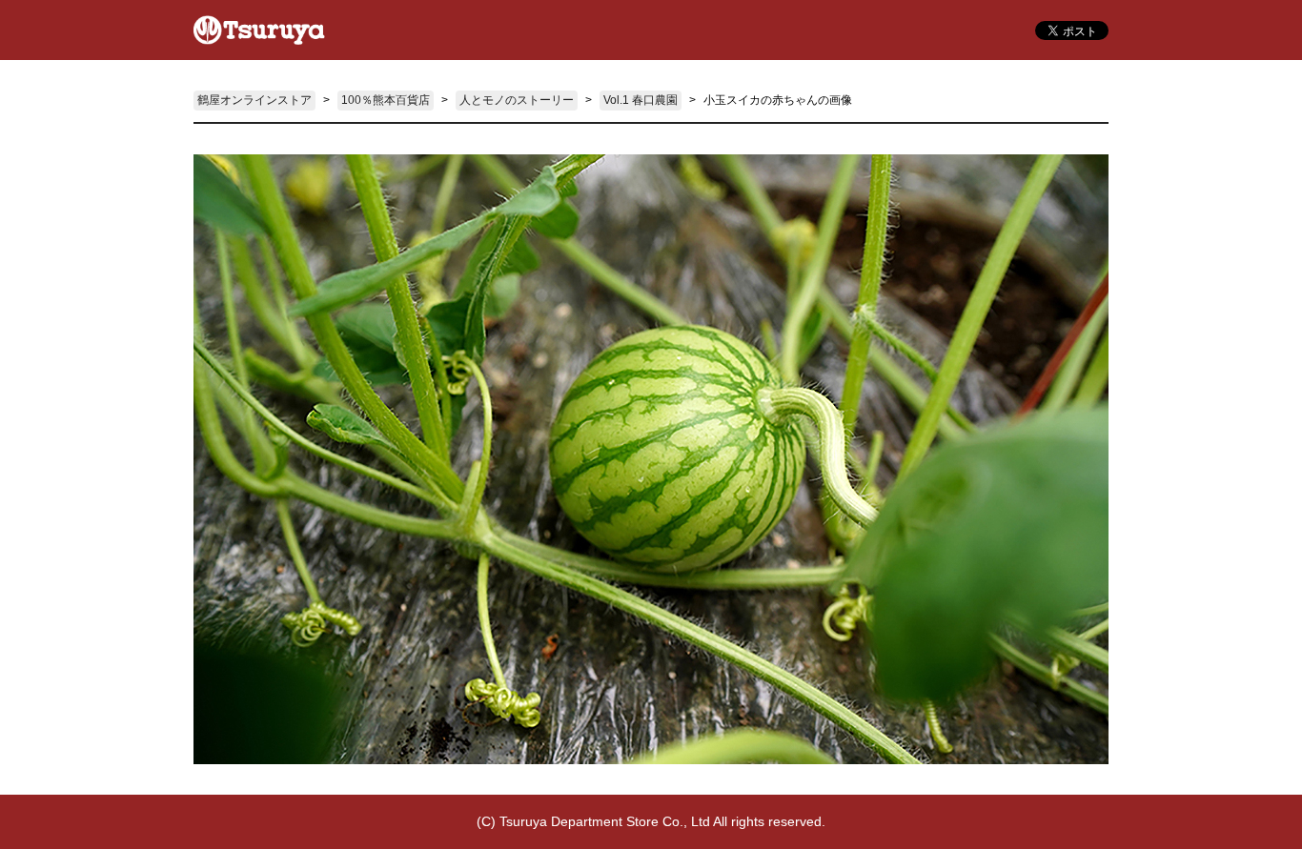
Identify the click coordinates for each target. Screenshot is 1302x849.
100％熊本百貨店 (385, 100)
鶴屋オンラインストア (254, 100)
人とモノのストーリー (516, 100)
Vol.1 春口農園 (640, 100)
